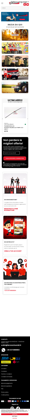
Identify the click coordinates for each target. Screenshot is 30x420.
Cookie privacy (5, 394)
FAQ (2, 388)
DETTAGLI (14, 416)
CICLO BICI (15, 34)
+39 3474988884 (10, 290)
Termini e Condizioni (6, 374)
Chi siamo (3, 368)
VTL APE (15, 61)
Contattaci (4, 371)
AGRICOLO (15, 87)
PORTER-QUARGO (15, 74)
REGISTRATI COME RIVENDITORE (11, 209)
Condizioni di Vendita (6, 376)
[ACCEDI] (24, 4)
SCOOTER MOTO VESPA (15, 48)
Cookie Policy (14, 412)
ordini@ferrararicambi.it (11, 345)
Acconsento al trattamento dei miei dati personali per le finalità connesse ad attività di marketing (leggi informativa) (14, 164)
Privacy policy (4, 392)
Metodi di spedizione (6, 386)
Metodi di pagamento (7, 383)
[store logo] (13, 3)
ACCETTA (14, 414)
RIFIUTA (15, 418)
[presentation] (2, 118)
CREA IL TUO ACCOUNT (13, 251)
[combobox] (15, 8)
